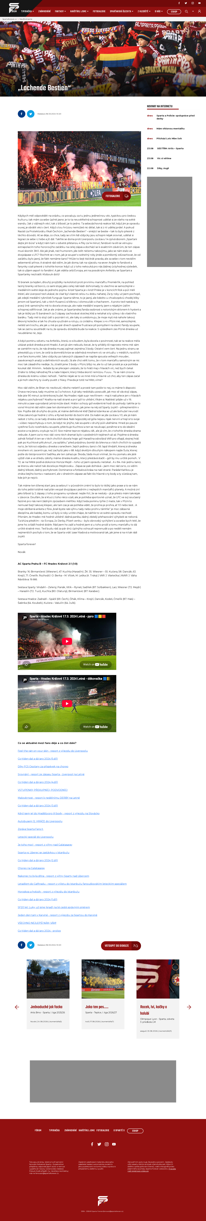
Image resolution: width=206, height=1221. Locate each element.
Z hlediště (143, 12)
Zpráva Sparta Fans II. (30, 829)
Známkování (44, 12)
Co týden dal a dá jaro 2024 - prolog (39, 930)
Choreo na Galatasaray (31, 868)
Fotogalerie (99, 12)
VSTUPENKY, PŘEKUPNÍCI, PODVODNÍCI (43, 790)
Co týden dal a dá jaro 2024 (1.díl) (37, 899)
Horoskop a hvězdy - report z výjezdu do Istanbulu (48, 891)
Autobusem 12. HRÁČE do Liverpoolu (40, 821)
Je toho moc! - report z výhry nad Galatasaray (45, 844)
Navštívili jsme (78, 12)
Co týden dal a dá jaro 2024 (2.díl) (38, 860)
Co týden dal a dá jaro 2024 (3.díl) (38, 805)
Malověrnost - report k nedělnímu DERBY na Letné (49, 797)
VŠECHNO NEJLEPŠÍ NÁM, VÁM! (37, 923)
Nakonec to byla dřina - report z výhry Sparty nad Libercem (53, 876)
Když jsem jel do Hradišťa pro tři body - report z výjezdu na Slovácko (59, 813)
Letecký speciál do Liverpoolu (36, 837)
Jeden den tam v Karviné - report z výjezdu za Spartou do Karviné (57, 915)
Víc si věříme (164, 158)
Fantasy (59, 12)
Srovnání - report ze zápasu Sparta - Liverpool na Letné (51, 774)
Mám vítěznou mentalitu (171, 128)
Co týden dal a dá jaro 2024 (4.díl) (38, 782)
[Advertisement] (169, 222)
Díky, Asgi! (163, 168)
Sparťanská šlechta (120, 12)
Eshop (174, 12)
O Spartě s (119, 1131)
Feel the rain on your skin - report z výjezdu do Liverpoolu (53, 750)
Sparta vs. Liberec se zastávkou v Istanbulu (43, 852)
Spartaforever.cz (9, 19)
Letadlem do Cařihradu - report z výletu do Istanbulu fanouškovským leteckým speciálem (72, 883)
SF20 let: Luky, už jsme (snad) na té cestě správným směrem (54, 907)
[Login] (201, 11)
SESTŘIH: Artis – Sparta (170, 148)
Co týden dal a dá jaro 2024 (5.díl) (38, 758)
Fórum (13, 12)
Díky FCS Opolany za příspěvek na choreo (43, 766)
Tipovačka (26, 12)
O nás (157, 12)
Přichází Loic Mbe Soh (169, 138)
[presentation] (16, 1007)
